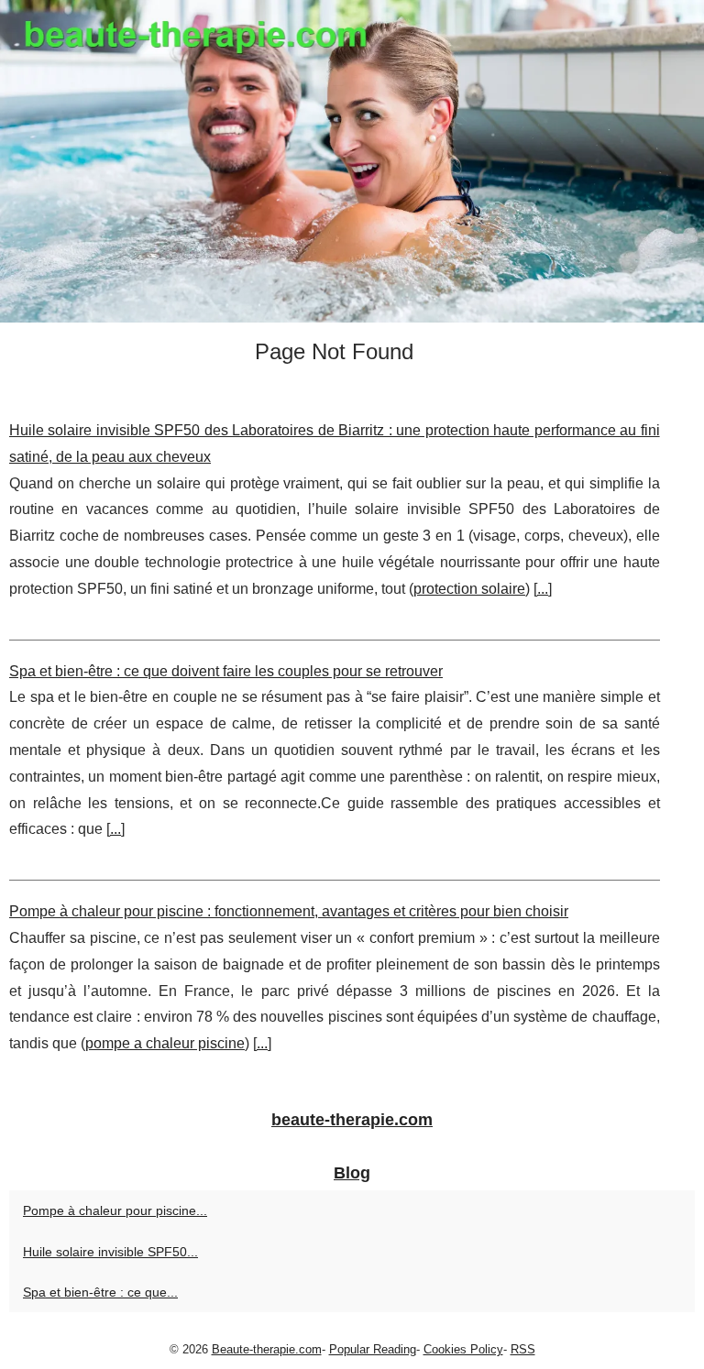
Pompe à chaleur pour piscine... (115, 1210)
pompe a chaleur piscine (165, 1043)
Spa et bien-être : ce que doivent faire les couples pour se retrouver (226, 671)
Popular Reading (372, 1349)
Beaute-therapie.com (267, 1349)
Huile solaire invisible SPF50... (110, 1251)
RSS (523, 1349)
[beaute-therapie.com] (352, 161)
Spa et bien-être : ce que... (100, 1292)
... (542, 589)
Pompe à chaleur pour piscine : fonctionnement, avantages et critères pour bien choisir (288, 911)
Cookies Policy (463, 1349)
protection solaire (469, 589)
